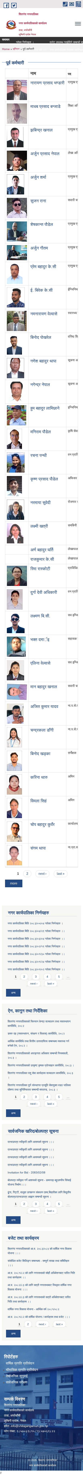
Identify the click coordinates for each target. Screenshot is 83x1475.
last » (60, 873)
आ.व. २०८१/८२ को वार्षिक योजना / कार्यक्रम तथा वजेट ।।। (39, 1316)
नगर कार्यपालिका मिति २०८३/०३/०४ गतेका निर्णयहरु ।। (36, 938)
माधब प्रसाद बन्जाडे (45, 106)
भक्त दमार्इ (39, 639)
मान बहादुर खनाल (43, 686)
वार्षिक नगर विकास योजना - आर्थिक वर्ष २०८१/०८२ (33, 1309)
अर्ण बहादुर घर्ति (41, 549)
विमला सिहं (38, 801)
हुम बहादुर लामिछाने (44, 408)
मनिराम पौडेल (40, 431)
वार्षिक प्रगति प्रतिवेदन (20, 1363)
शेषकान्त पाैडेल (41, 224)
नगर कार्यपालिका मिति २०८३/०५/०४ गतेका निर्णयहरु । (35, 923)
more (13, 883)
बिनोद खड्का (40, 753)
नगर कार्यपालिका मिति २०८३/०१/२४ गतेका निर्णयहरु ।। (36, 961)
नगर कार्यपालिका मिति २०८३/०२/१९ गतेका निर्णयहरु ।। (36, 946)
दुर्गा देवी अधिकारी (43, 592)
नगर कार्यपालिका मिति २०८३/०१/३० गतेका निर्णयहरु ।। (36, 954)
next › (42, 873)
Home (6, 49)
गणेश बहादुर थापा (43, 361)
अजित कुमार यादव (44, 706)
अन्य (13, 992)
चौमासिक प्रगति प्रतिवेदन (22, 1370)
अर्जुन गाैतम (39, 248)
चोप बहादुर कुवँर (42, 824)
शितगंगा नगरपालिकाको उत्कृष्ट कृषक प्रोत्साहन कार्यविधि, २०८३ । (41, 1065)
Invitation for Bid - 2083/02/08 (26, 1172)
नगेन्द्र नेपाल (40, 384)
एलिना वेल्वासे (40, 663)
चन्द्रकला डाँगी (42, 730)
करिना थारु (39, 777)
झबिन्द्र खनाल (41, 130)
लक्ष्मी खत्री (39, 526)
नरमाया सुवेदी (40, 502)
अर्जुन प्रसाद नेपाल (44, 153)
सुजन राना (38, 200)
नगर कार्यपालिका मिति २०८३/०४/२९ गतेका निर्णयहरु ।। (36, 931)
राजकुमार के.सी (42, 559)
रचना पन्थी (38, 455)
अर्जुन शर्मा (38, 177)
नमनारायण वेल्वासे (43, 313)
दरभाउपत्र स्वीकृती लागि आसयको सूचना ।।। (31, 1141)
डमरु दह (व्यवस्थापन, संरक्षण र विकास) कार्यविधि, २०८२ (36, 1033)
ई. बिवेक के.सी (41, 290)
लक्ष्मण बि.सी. (40, 616)
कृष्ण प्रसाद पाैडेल (44, 479)
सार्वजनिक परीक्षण (16, 1382)
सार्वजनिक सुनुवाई (17, 1376)
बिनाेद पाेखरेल (40, 337)
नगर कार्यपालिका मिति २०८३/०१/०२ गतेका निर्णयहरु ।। (36, 969)
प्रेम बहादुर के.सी (43, 266)
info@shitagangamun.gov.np (29, 1426)
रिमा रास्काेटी (40, 568)
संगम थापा (38, 848)
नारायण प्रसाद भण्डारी (47, 82)
